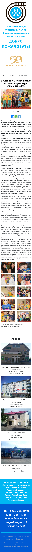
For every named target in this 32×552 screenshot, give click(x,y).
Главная (5, 76)
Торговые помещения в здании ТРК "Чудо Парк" (16, 465)
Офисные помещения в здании (16, 433)
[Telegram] (19, 116)
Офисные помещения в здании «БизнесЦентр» (16, 367)
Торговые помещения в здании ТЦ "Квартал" (16, 400)
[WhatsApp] (16, 116)
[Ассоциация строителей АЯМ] (16, 12)
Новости (12, 76)
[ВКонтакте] (12, 116)
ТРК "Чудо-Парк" (22, 76)
